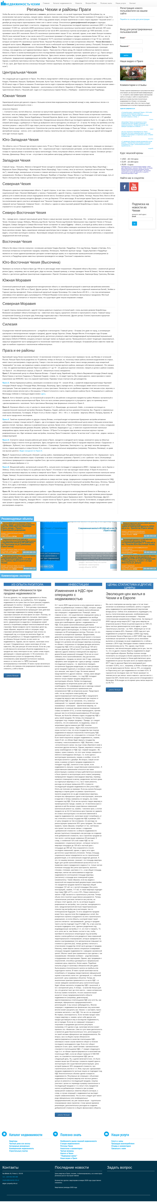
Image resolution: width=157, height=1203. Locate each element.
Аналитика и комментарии (71, 1148)
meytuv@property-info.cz (10, 1180)
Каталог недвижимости (62, 3)
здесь (43, 393)
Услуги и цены (117, 1141)
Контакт (133, 3)
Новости (78, 3)
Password (124, 46)
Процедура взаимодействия (122, 1143)
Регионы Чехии (66, 1146)
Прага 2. (5, 382)
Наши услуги (121, 3)
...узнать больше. (12, 675)
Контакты (10, 1167)
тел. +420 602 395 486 (10, 1177)
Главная (46, 3)
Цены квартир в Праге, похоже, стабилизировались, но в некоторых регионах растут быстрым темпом (78, 1174)
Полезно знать (106, 3)
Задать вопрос (119, 1167)
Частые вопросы (67, 1151)
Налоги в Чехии (66, 1153)
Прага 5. (5, 419)
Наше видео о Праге (68, 1158)
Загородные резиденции (19, 1146)
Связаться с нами (118, 1148)
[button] (43, 546)
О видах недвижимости (70, 1143)
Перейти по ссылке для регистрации (135, 19)
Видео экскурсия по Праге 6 (31, 450)
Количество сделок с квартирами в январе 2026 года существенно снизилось (78, 1181)
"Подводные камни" (68, 1156)
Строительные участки (18, 1151)
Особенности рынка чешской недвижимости (78, 1141)
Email (123, 37)
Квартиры (13, 1141)
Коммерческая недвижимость (21, 1148)
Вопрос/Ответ (91, 3)
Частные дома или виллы (19, 1143)
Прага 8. (5, 467)
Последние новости (72, 1167)
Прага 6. (5, 440)
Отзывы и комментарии (121, 1146)
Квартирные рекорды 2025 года (66, 1187)
